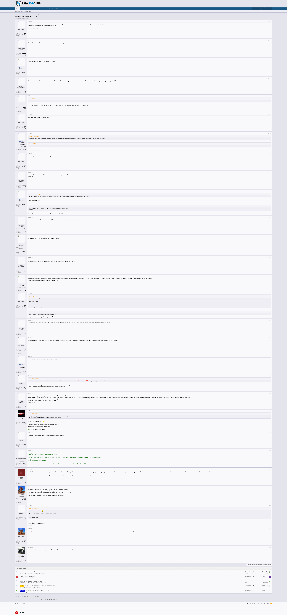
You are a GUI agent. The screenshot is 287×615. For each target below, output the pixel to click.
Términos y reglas (251, 603)
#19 (270, 375)
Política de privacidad (260, 603)
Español (23, 603)
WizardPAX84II (21, 48)
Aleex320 (22, 587)
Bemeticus (22, 582)
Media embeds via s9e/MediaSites (155, 606)
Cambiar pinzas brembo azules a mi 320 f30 (38, 590)
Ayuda (268, 603)
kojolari (21, 383)
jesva (267, 577)
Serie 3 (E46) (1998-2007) (35, 587)
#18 (270, 356)
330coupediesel (21, 244)
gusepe (21, 86)
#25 (270, 487)
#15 (270, 293)
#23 (270, 450)
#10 (270, 191)
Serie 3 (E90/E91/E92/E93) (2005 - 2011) (38, 573)
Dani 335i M (18, 18)
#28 (270, 547)
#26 (270, 505)
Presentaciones (33, 592)
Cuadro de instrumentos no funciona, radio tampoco (39, 586)
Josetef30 (22, 592)
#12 (270, 236)
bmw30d (21, 328)
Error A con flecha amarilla (27, 572)
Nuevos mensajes (19, 11)
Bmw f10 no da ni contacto (27, 576)
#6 (270, 114)
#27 (270, 528)
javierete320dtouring (21, 459)
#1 (270, 21)
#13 (270, 257)
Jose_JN (21, 418)
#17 (270, 337)
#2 (270, 40)
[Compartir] (268, 21)
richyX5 (21, 401)
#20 (270, 393)
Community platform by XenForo (136, 606)
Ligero (17, 603)
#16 (270, 320)
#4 (270, 78)
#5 (270, 95)
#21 (270, 410)
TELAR (21, 265)
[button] (28, 8)
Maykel (21, 440)
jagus (21, 103)
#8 (270, 153)
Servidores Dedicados (22, 610)
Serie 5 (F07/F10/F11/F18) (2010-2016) (39, 578)
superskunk (21, 225)
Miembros (41, 9)
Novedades (24, 9)
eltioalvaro (21, 477)
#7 (270, 133)
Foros (17, 9)
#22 (270, 432)
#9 (270, 172)
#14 (270, 276)
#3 (270, 59)
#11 (270, 217)
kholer (267, 591)
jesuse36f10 (22, 578)
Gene (21, 284)
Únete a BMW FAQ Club (53, 9)
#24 (270, 469)
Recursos (33, 9)
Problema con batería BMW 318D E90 (31, 581)
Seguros (64, 9)
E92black (21, 573)
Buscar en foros (27, 11)
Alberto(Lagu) (265, 582)
